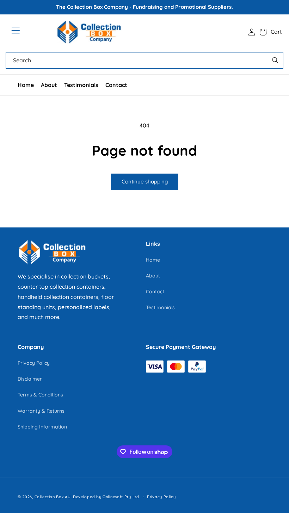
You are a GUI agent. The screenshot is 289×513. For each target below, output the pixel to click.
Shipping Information (42, 427)
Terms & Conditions (40, 395)
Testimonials (81, 84)
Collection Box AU (53, 496)
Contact (116, 84)
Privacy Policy (34, 363)
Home (26, 84)
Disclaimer (30, 379)
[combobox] (144, 60)
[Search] (275, 60)
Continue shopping (145, 181)
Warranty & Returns (41, 411)
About (49, 84)
